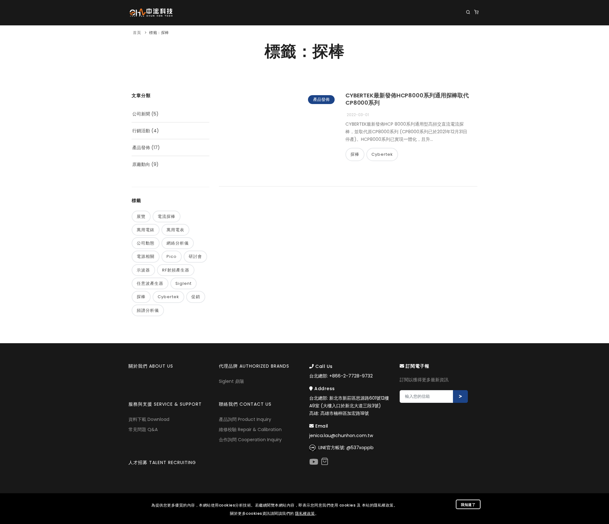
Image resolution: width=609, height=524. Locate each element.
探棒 (141, 297)
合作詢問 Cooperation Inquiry (250, 439)
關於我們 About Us (209, 38)
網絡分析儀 (178, 243)
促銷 (195, 297)
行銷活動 (141, 131)
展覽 (141, 216)
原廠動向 (141, 164)
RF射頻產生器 (175, 270)
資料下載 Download (148, 419)
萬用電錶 (145, 230)
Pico (172, 256)
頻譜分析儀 (148, 310)
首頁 (137, 32)
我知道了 (468, 504)
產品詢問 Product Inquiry (245, 419)
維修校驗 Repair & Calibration (250, 429)
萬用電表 (175, 230)
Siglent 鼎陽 (231, 381)
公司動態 (145, 243)
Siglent (183, 283)
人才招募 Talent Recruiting (162, 462)
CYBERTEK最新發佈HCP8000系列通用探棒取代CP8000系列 (407, 99)
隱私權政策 (305, 513)
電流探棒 (166, 216)
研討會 (195, 256)
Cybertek (168, 297)
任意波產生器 (150, 283)
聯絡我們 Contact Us (454, 38)
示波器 (143, 270)
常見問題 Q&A (143, 429)
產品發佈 (141, 147)
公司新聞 (141, 114)
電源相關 (145, 256)
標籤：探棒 (159, 32)
